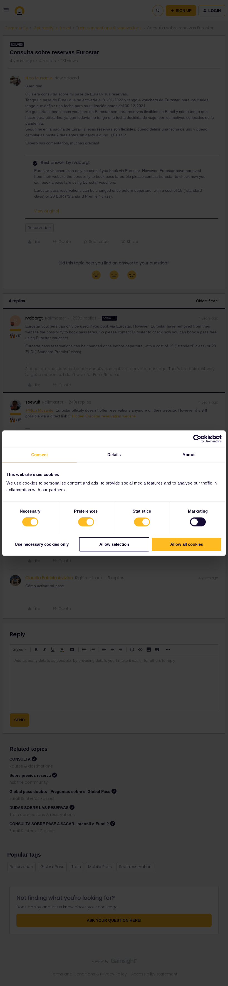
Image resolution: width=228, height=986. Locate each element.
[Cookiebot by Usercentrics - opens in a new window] (197, 438)
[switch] (86, 522)
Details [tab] (114, 454)
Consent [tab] (39, 454)
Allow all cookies (186, 544)
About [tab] (188, 454)
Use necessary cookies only (42, 544)
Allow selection (114, 544)
